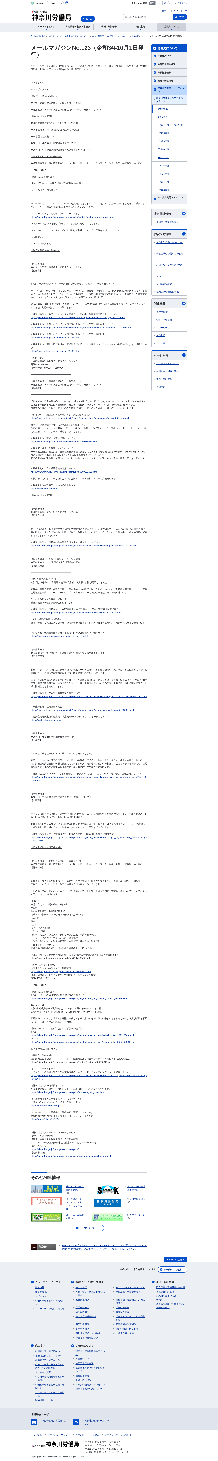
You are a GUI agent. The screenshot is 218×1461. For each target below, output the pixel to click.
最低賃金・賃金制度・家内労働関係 (130, 1301)
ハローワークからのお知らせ (169, 266)
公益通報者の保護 (125, 1333)
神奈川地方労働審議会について (90, 1353)
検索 (181, 17)
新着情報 (39, 1287)
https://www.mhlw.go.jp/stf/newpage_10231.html (55, 337)
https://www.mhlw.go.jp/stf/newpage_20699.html (55, 351)
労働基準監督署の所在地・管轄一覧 (49, 1386)
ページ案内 (161, 355)
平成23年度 (163, 190)
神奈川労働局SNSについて (89, 1389)
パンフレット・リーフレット (130, 1287)
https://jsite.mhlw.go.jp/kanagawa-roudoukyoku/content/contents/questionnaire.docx (73, 217)
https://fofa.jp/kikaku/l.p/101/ (45, 1119)
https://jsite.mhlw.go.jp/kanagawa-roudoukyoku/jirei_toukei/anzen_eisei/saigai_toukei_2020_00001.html (83, 1042)
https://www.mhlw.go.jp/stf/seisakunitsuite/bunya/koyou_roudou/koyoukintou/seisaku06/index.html (80, 418)
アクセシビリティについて (118, 1435)
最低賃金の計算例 (165, 1292)
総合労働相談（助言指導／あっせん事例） (170, 1306)
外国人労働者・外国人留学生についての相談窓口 (49, 1366)
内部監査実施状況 (167, 64)
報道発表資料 (42, 1292)
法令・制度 (81, 1287)
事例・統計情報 (164, 379)
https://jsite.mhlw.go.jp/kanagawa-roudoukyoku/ (55, 1149)
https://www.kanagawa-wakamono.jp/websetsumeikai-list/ (59, 636)
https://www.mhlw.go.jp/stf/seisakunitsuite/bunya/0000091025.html (64, 471)
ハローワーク (163, 327)
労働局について (168, 48)
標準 (152, 3)
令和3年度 (163, 108)
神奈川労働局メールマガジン (171, 90)
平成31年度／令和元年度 (170, 125)
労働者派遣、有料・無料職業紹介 (130, 1318)
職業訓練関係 (82, 1324)
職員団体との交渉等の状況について (90, 1370)
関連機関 (159, 303)
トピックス (40, 1296)
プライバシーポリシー (59, 1435)
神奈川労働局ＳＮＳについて (171, 199)
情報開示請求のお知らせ (88, 1333)
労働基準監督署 (164, 319)
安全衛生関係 (82, 1299)
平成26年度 (163, 165)
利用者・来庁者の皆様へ (47, 1351)
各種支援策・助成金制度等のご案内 (90, 1294)
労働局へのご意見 (172, 1269)
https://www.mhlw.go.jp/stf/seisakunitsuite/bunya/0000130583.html (64, 441)
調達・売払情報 (165, 80)
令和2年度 (163, 116)
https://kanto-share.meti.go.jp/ (46, 720)
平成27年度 (163, 157)
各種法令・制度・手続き (168, 371)
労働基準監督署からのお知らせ (169, 255)
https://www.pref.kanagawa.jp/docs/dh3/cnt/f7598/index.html (61, 971)
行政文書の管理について (88, 1337)
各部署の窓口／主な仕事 (47, 1360)
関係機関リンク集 (44, 1400)
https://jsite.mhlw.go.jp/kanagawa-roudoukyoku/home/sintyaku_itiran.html (67, 1092)
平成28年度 (163, 149)
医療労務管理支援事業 (167, 291)
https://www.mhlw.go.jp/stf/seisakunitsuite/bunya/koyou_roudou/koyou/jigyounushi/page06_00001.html (82, 710)
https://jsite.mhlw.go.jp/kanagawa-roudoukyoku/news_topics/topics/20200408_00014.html (76, 612)
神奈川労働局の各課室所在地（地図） (49, 1378)
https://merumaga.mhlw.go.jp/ (46, 1105)
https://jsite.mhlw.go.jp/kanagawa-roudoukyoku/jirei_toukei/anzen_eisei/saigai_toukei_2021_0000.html (82, 1035)
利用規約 (80, 1435)
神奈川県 (160, 335)
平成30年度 (163, 133)
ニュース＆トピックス (167, 363)
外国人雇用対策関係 (86, 1316)
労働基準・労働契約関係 (128, 1292)
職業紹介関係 (122, 1312)
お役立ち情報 (162, 234)
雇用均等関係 (82, 1328)
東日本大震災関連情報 (167, 222)
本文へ (165, 11)
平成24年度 (163, 182)
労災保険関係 (82, 1307)
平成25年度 (163, 173)
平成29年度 (163, 141)
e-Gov (159, 276)
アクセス (94, 1435)
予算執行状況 (164, 56)
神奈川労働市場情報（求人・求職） (170, 1298)
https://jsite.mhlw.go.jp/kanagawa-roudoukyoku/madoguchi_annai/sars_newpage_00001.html (78, 317)
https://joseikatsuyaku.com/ (44, 488)
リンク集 (160, 343)
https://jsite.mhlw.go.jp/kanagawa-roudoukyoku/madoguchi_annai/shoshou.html (71, 1156)
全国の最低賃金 (164, 284)
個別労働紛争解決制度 (127, 1328)
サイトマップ (180, 11)
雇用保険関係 (82, 1312)
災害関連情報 (162, 213)
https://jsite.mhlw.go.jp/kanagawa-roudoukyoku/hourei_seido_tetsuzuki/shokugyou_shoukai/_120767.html (84, 545)
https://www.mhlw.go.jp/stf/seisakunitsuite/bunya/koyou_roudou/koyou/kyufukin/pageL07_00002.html (81, 327)
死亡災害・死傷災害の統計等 (170, 1287)
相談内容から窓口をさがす (48, 1355)
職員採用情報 (164, 72)
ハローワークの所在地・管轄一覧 (49, 1394)
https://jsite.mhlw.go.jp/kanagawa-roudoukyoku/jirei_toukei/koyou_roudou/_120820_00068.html (79, 998)
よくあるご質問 (43, 1372)
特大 (166, 3)
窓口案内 (160, 387)
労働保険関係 (122, 1307)
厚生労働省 (182, 3)
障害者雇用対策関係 (126, 1324)
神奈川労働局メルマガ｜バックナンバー (170, 100)
